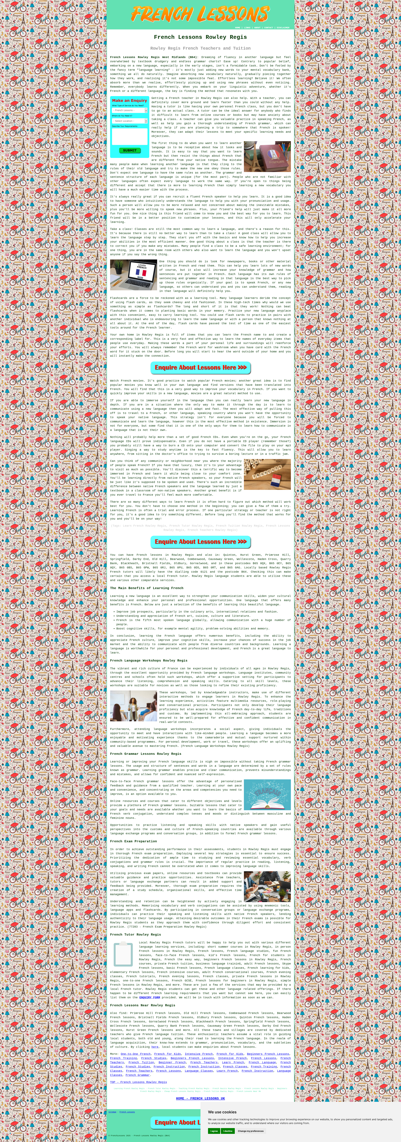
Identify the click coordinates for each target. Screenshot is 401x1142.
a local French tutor (170, 576)
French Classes (235, 1066)
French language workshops (213, 672)
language (266, 57)
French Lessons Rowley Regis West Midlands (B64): (154, 57)
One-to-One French (135, 1054)
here (154, 1047)
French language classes (224, 968)
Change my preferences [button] (251, 1131)
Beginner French (172, 1062)
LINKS (247, 27)
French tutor (131, 989)
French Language (262, 1062)
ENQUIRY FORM (149, 997)
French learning (164, 993)
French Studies (153, 1058)
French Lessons (263, 1058)
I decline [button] (227, 1131)
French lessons (149, 555)
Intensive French (199, 1054)
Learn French (233, 1062)
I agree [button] (214, 1131)
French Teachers (204, 1062)
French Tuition (141, 1062)
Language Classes (199, 1071)
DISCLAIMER (283, 27)
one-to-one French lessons (145, 980)
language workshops (170, 729)
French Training (123, 1058)
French (115, 91)
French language (247, 1038)
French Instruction (169, 1066)
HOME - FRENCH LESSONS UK (200, 1098)
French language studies (247, 951)
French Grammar (138, 1075)
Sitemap (112, 1112)
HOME (237, 27)
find (122, 1013)
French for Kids (167, 1054)
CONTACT (268, 27)
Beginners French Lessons (268, 1054)
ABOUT (257, 27)
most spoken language (172, 620)
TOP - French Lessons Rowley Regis (138, 1082)
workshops (178, 692)
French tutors (121, 571)
